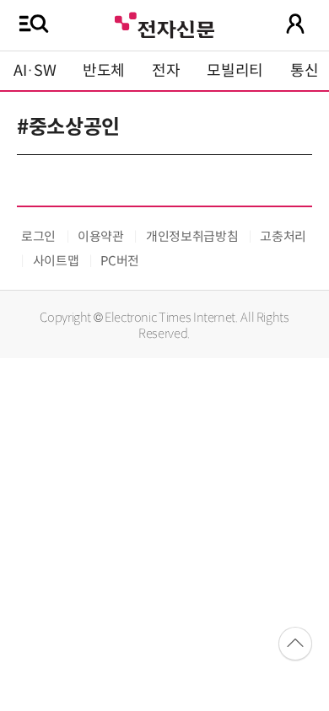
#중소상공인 (68, 127)
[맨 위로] (295, 643)
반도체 (104, 70)
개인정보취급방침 (192, 236)
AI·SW (34, 70)
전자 (166, 70)
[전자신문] (164, 23)
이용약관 (101, 236)
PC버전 (119, 261)
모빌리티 (235, 70)
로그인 (38, 236)
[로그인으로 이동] (295, 23)
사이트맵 (56, 261)
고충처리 (283, 236)
